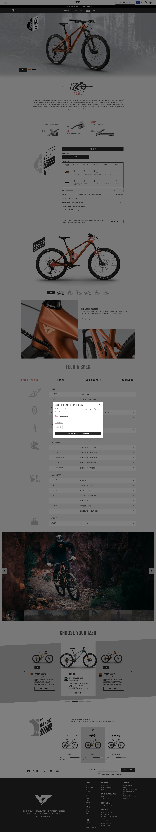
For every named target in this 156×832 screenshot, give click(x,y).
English (59, 427)
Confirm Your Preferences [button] (78, 434)
